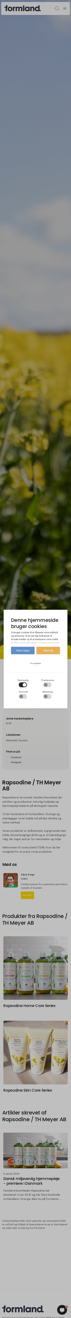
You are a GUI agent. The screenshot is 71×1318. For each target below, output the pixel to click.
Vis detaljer (35, 664)
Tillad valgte (23, 650)
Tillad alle (48, 650)
